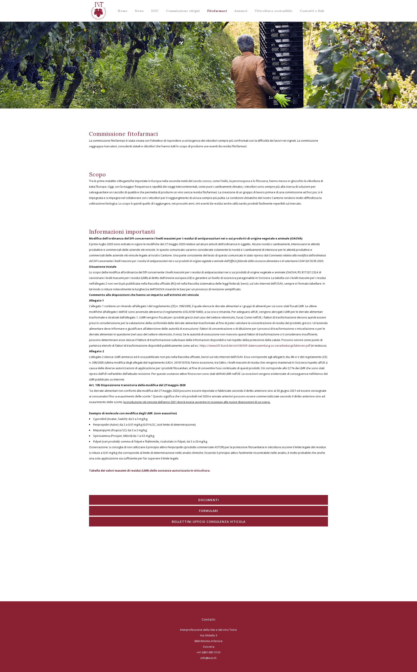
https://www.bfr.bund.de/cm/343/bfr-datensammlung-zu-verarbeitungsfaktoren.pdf (255, 345)
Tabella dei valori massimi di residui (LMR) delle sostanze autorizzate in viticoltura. (149, 470)
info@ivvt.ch (208, 658)
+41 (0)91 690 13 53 (208, 652)
